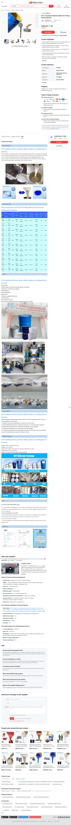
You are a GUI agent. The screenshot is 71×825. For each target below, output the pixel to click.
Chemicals (7, 10)
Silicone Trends (15, 810)
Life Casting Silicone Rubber (17, 611)
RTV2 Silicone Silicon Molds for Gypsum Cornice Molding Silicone (21, 746)
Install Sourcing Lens (35, 817)
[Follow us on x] (61, 817)
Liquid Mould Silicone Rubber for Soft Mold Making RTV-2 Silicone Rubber (63, 767)
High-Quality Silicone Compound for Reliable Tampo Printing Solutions (6, 746)
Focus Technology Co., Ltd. (26, 821)
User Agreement (43, 821)
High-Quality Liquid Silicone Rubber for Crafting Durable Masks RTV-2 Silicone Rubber (35, 746)
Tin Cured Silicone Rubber (16, 609)
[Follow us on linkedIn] (69, 817)
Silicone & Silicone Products (17, 10)
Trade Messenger (23, 817)
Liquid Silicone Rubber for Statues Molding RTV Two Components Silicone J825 (21, 767)
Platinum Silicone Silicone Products (41, 797)
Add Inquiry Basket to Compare (20, 46)
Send (12, 718)
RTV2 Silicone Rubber (5, 781)
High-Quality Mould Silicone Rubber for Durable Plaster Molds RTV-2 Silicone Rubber (35, 767)
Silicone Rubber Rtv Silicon (32, 807)
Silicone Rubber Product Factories (37, 803)
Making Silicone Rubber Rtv (61, 807)
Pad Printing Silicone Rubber (29, 609)
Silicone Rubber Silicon (7, 807)
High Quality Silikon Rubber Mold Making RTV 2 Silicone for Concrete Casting (63, 746)
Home (2, 10)
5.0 (56, 138)
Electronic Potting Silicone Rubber (43, 784)
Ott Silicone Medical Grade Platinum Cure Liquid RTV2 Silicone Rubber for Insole (7, 767)
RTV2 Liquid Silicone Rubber (17, 608)
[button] (2, 2)
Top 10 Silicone (5, 810)
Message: (7, 707)
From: (8, 699)
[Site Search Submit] (51, 6)
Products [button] (14, 6)
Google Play (13, 817)
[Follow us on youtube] (65, 817)
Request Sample (63, 35)
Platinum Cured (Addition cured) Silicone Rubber (44, 781)
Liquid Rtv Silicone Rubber (46, 807)
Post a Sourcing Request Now (17, 721)
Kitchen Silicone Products (7, 797)
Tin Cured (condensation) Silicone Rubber (27, 781)
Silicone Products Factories (21, 803)
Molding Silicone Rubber (29, 608)
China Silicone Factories (7, 803)
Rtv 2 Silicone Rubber (19, 807)
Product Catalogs (21, 778)
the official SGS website (34, 559)
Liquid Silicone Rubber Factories (54, 803)
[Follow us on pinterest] (67, 817)
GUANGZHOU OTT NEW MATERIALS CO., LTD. (49, 20)
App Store (5, 817)
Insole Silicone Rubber (29, 611)
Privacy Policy (56, 821)
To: (8, 703)
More (2, 812)
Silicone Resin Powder (40, 611)
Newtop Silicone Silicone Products (23, 797)
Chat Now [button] (64, 32)
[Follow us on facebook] (59, 817)
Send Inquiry (48, 32)
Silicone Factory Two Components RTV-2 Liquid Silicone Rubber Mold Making (49, 746)
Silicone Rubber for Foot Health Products (27, 784)
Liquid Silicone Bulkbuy (26, 810)
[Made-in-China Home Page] (36, 2)
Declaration (50, 821)
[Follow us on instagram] (63, 817)
